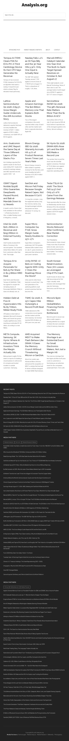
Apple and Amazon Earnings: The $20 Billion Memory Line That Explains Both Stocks (27, 411)
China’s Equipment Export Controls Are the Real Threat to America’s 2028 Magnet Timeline (28, 482)
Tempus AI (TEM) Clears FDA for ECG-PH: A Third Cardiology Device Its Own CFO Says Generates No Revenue (12, 67)
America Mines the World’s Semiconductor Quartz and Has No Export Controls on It (26, 478)
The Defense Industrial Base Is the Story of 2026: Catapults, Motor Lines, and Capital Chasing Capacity (31, 691)
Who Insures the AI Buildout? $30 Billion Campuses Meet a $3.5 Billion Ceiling (24, 452)
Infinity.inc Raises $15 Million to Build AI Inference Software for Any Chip (23, 616)
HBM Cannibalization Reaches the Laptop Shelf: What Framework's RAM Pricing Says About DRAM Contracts (34, 670)
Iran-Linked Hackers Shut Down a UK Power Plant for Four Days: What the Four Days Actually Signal (31, 491)
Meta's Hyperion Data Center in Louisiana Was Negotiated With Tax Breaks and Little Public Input (30, 608)
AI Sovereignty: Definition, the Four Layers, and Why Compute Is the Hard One (24, 657)
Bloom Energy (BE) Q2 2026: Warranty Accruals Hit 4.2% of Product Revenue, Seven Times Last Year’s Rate (34, 152)
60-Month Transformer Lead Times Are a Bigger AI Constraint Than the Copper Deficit (27, 473)
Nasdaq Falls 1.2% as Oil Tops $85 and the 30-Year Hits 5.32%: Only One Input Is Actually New (29, 397)
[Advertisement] (34, 33)
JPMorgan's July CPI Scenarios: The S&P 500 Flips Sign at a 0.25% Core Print (24, 516)
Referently (51, 734)
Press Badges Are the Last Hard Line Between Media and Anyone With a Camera (25, 683)
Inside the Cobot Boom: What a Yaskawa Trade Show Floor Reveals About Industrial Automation (30, 621)
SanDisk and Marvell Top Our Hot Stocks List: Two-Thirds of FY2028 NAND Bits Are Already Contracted (32, 460)
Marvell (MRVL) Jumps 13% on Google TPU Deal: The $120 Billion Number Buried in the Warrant (30, 499)
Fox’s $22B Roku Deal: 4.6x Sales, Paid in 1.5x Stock (17, 553)
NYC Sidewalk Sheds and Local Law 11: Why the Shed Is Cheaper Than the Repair (26, 595)
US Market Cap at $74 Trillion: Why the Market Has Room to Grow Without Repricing (26, 465)
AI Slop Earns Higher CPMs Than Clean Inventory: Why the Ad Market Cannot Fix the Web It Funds (30, 534)
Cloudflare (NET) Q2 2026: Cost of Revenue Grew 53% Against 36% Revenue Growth (26, 525)
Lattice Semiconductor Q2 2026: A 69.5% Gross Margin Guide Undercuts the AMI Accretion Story (12, 110)
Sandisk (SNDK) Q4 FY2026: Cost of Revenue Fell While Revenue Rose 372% (24, 717)
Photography (58, 734)
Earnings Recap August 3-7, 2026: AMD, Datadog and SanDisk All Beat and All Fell (26, 486)
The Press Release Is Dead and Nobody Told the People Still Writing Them (23, 708)
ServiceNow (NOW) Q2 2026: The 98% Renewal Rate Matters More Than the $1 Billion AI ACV (29, 414)
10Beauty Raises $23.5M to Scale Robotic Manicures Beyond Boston (22, 625)
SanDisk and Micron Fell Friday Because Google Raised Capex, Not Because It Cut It (34, 189)
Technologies (22, 734)
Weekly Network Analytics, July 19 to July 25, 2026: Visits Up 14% (21, 538)
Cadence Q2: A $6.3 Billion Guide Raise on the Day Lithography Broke (22, 661)
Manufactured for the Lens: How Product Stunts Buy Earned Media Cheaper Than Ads (27, 696)
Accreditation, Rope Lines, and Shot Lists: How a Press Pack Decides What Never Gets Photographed (31, 678)
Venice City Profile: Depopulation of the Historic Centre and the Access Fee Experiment (27, 700)
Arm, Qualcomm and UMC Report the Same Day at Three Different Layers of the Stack (27, 418)
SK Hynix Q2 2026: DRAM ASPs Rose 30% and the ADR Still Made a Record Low (56, 149)
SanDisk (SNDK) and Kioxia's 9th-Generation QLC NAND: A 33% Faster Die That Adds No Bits (29, 512)
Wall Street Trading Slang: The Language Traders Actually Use (20, 648)
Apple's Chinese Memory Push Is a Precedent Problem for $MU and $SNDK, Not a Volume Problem (31, 590)
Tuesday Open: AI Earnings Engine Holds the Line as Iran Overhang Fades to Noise (26, 557)
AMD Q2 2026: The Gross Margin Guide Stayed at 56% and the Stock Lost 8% (24, 529)
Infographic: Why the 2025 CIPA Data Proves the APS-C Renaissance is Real (24, 566)
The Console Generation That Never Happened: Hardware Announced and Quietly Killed (27, 704)
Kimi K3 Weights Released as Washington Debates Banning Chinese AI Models (25, 603)
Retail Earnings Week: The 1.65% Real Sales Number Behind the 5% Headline (24, 456)
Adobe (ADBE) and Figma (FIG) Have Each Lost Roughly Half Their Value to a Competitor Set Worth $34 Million (34, 542)
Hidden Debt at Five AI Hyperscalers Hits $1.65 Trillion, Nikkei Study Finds (12, 304)
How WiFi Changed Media (10, 570)
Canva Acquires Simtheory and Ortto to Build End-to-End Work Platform (23, 574)
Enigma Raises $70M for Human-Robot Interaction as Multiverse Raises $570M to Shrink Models (30, 599)
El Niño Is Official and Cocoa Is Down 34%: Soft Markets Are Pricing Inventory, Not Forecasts (29, 713)
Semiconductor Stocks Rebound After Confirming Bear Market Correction (55, 230)
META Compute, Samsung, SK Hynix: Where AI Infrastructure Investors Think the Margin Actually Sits (11, 343)
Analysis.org (34, 4)
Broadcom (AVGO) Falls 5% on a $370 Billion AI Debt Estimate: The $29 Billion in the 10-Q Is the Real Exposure (34, 503)
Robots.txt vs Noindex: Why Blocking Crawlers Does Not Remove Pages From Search (27, 612)
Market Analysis (31, 734)
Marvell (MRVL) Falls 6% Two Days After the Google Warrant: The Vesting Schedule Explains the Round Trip (33, 495)
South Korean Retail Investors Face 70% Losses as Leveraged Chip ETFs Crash (55, 267)
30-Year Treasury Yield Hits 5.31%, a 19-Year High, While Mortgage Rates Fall (24, 687)
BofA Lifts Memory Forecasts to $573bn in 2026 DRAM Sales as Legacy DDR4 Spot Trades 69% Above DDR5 (33, 521)
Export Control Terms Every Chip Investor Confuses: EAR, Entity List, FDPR (24, 644)
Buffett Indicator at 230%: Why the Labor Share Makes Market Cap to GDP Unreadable (27, 469)
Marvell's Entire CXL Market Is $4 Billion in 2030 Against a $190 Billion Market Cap (26, 508)
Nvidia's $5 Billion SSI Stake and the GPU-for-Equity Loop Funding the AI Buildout (25, 674)
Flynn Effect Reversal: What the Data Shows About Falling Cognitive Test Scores (25, 633)
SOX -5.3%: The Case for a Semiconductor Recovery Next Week (21, 629)
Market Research (42, 734)
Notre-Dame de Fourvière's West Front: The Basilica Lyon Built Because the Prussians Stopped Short (31, 653)
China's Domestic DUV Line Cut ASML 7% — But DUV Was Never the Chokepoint (25, 665)
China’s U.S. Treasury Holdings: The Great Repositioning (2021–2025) (22, 561)
